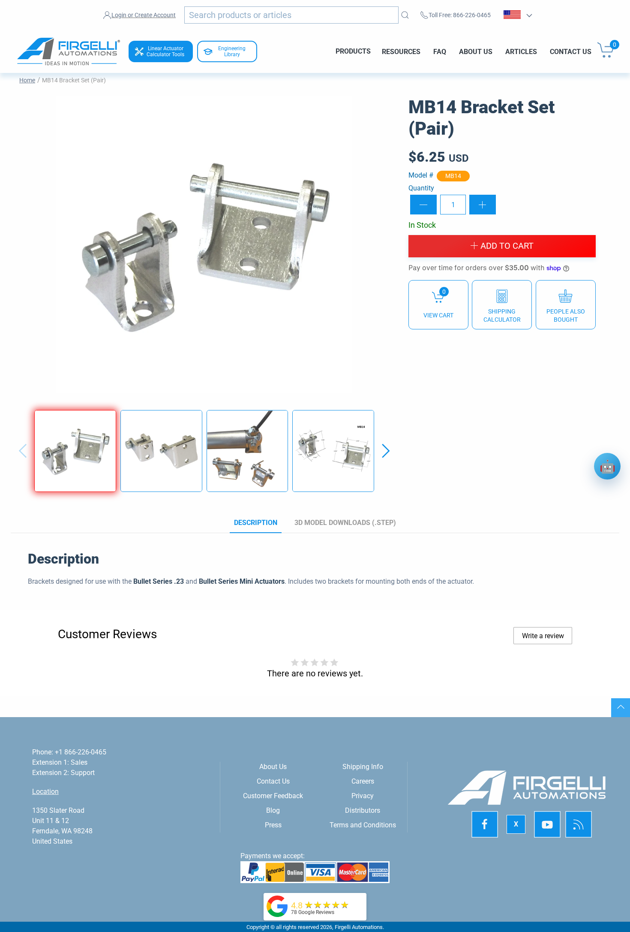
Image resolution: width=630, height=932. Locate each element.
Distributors (362, 810)
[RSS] (579, 824)
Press (273, 825)
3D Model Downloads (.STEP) (345, 523)
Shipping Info (362, 767)
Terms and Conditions (363, 825)
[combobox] (291, 15)
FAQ (439, 51)
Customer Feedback (273, 796)
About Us (475, 51)
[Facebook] (485, 824)
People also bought (565, 315)
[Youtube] (547, 824)
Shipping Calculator (502, 315)
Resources (401, 51)
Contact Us (570, 51)
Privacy (362, 796)
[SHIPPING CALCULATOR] (502, 304)
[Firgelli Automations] (277, 906)
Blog (273, 810)
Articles (521, 51)
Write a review (543, 636)
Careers (362, 781)
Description (255, 523)
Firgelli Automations (359, 927)
